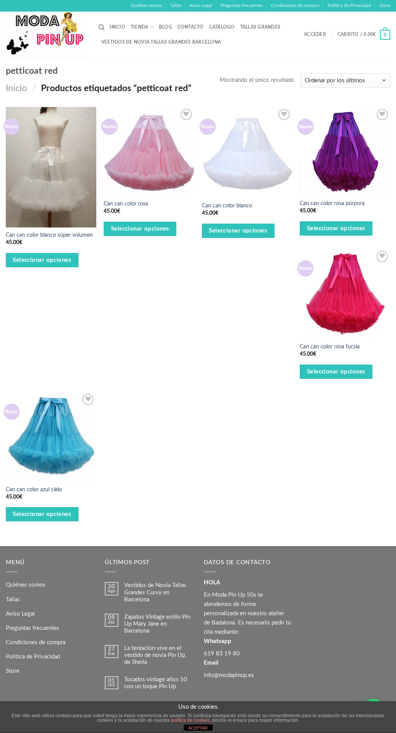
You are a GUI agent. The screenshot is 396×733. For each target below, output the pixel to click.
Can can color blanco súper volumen (49, 235)
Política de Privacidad (349, 5)
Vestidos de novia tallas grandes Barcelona (161, 42)
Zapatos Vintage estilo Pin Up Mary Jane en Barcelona (157, 624)
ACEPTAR (198, 728)
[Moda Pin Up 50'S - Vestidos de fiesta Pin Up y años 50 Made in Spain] (46, 35)
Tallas (175, 5)
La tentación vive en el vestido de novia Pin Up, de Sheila (155, 655)
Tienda (139, 27)
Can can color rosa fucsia (330, 347)
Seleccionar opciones (42, 260)
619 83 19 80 (222, 654)
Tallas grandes (260, 27)
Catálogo (222, 27)
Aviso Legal (200, 5)
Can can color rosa (126, 204)
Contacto (191, 27)
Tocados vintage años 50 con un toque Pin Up (155, 683)
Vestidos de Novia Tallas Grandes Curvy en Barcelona (155, 592)
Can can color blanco (227, 206)
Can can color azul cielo (34, 489)
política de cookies (190, 720)
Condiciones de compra (295, 5)
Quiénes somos (146, 5)
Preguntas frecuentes (241, 5)
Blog (165, 27)
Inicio (117, 27)
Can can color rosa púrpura (332, 203)
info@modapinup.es (229, 675)
